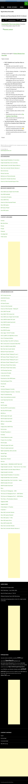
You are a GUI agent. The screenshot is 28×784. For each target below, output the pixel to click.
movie (2, 669)
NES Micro (3, 413)
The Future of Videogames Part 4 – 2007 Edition (12, 493)
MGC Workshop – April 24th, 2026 (9, 590)
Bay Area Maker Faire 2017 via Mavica (10, 341)
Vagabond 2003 (4, 504)
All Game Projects (5, 303)
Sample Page (4, 453)
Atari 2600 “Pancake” (6, 311)
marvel (6, 666)
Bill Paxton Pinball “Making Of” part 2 (9, 357)
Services (3, 461)
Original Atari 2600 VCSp (7, 426)
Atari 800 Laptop (5, 210)
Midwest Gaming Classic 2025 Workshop (10, 596)
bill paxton (11, 663)
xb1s (18, 673)
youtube (8, 675)
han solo (19, 664)
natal (8, 669)
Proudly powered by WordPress (7, 782)
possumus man (12, 671)
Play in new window (14, 24)
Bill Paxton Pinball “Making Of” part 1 (9, 354)
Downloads (3, 383)
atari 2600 (3, 661)
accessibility (14, 658)
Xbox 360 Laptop (5, 205)
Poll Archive (3, 429)
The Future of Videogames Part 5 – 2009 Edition (12, 496)
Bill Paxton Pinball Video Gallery (8, 367)
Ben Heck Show (4, 223)
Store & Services (4, 170)
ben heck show (4, 663)
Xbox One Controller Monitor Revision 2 (10, 168)
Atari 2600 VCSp (5, 199)
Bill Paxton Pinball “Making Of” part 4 (9, 362)
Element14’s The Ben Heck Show (8, 178)
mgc (9, 666)
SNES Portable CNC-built (6, 482)
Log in (2, 735)
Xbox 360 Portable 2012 (6, 523)
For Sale (2, 386)
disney (14, 664)
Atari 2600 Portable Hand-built (8, 322)
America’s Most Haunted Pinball (8, 202)
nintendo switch (17, 669)
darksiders (10, 664)
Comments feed (4, 741)
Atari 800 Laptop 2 (5, 327)
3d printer (3, 658)
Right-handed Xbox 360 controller (9, 450)
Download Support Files (6, 381)
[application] (14, 20)
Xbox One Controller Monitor (8, 525)
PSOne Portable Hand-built (7, 448)
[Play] (3, 20)
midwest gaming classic (18, 666)
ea (17, 664)
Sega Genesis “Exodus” (6, 458)
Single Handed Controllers (7, 472)
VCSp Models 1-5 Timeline (7, 507)
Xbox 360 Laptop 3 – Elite (7, 517)
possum (7, 671)
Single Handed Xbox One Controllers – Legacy (11, 480)
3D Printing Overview (6, 295)
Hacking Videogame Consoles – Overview (10, 391)
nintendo (11, 669)
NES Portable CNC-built (6, 416)
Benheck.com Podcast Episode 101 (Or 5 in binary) (14, 16)
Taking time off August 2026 (7, 587)
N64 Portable (4, 405)
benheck (10, 660)
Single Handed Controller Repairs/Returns (10, 165)
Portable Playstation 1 (6, 432)
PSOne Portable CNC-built (7, 445)
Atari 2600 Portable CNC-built (8, 319)
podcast (3, 671)
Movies (2, 226)
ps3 (16, 671)
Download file (5, 24)
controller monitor (4, 664)
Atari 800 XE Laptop (5, 330)
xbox (20, 673)
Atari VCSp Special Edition (7, 338)
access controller (8, 658)
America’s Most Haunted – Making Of (9, 308)
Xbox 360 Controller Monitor (7, 512)
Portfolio (3, 434)
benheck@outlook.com (6, 150)
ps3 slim (18, 671)
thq (26, 671)
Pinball (2, 228)
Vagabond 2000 (4, 501)
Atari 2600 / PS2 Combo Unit (7, 314)
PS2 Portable (4, 442)
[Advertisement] (14, 264)
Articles (2, 220)
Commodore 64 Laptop (6, 197)
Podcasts (3, 231)
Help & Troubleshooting (6, 394)
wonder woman (14, 673)
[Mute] (20, 20)
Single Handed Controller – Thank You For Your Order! (13, 466)
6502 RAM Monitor (5, 298)
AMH (19, 658)
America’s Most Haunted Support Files (10, 181)
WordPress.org (4, 743)
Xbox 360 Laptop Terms (6, 520)
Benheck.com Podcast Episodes (8, 176)
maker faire (3, 666)
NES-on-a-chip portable (6, 421)
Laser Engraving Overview (7, 399)
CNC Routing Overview (6, 370)
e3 (16, 664)
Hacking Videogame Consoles (7, 389)
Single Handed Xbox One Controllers (9, 162)
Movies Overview (5, 173)
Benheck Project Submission (7, 351)
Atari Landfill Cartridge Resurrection (9, 335)
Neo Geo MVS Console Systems (8, 407)
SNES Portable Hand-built (7, 485)
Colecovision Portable (6, 373)
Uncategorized (4, 234)
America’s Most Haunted (6, 306)
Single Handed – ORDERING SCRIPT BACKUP (11, 464)
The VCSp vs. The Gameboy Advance (9, 499)
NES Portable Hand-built (6, 418)
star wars (23, 671)
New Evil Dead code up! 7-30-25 (8, 593)
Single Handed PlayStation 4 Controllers (10, 160)
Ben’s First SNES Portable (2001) (8, 346)
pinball (23, 669)
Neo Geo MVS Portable (6, 410)
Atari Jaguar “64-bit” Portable (7, 332)
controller (22, 663)
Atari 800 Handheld (5, 194)
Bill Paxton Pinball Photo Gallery (8, 365)
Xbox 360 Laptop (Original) (7, 515)
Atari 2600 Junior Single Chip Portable (10, 191)
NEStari (2, 424)
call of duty (18, 663)
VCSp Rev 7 (3, 509)
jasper (22, 664)
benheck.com (17, 661)
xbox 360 (4, 675)
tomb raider (3, 673)
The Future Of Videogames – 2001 (9, 491)
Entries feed (3, 738)
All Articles (3, 300)
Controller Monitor (5, 375)
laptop (25, 664)
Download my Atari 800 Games (8, 378)
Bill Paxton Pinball (5, 207)
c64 (15, 663)
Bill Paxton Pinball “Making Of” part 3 (9, 359)
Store (2, 488)
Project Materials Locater (7, 437)
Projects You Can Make (6, 440)
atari (22, 658)
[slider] (24, 20)
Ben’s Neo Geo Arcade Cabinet (8, 349)
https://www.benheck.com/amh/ (8, 397)
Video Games (4, 236)
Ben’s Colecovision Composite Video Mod (10, 343)
